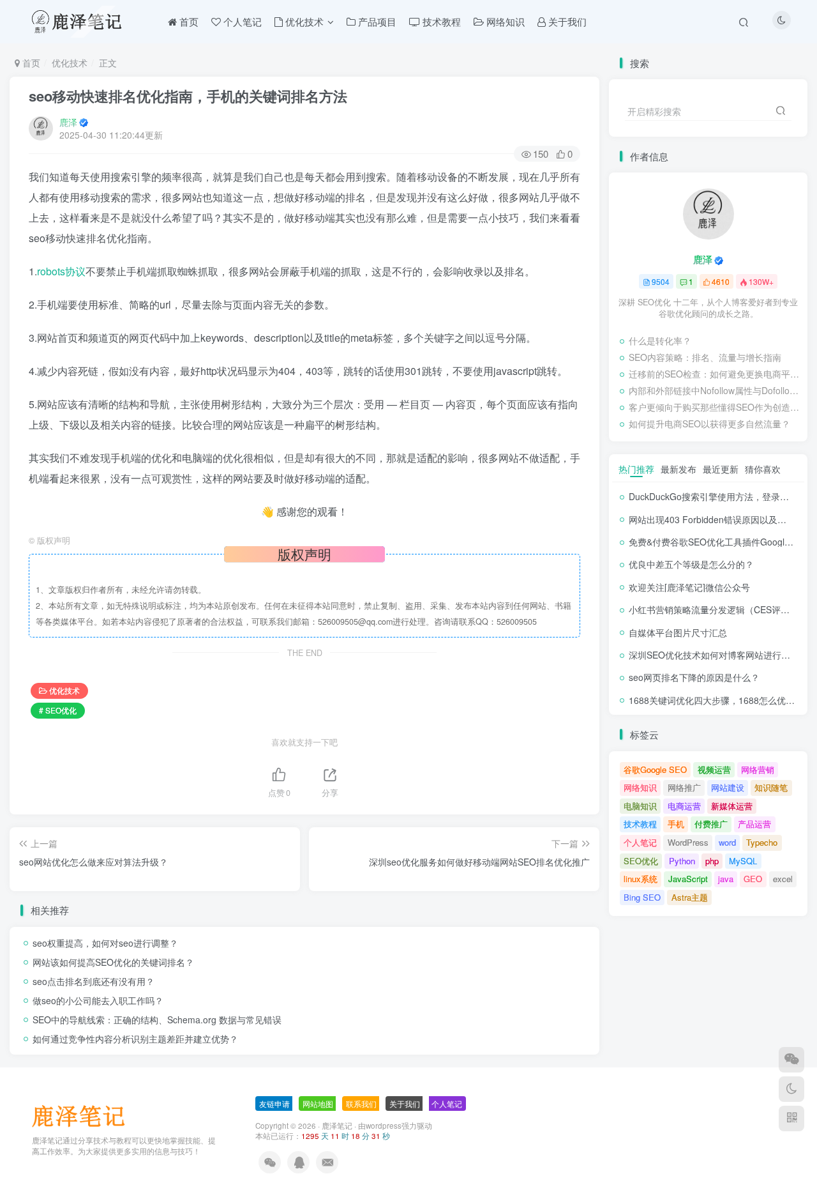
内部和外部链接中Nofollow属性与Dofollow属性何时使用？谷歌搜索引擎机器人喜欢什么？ (715, 390)
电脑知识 (640, 806)
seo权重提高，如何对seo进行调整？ (105, 942)
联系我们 (361, 1103)
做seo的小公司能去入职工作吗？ (98, 1000)
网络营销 (757, 769)
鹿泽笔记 (337, 1125)
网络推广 (684, 787)
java (725, 879)
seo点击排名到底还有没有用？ (93, 981)
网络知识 (640, 787)
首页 (30, 62)
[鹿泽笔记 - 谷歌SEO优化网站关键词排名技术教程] (83, 1115)
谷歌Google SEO (655, 769)
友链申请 (274, 1103)
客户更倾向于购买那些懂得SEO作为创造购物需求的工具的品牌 (715, 407)
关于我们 (404, 1103)
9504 (661, 281)
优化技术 (69, 62)
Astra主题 (689, 897)
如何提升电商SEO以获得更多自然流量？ (709, 423)
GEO (753, 879)
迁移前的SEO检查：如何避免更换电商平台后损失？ (715, 373)
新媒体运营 (732, 806)
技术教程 (640, 824)
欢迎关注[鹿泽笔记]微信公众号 (689, 587)
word (727, 842)
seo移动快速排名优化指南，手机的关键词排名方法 (188, 96)
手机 (676, 824)
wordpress (383, 1125)
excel (783, 879)
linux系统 (640, 879)
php (712, 861)
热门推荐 (636, 468)
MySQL (743, 861)
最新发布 (678, 468)
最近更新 (720, 468)
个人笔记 (640, 842)
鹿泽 (68, 122)
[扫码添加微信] (791, 1060)
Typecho (761, 842)
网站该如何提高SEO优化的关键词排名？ (113, 962)
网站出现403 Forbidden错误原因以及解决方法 (721, 519)
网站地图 (318, 1103)
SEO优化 (641, 861)
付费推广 (711, 824)
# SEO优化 (58, 710)
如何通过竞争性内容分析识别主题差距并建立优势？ (135, 1038)
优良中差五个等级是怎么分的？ (691, 564)
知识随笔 (771, 787)
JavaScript (688, 879)
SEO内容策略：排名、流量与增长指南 (705, 357)
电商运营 (684, 806)
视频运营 (714, 769)
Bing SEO (642, 897)
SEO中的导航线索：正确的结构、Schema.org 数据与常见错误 (157, 1019)
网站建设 (727, 787)
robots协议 (61, 271)
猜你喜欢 (763, 468)
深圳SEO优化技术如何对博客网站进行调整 (714, 654)
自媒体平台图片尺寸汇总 (678, 632)
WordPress (688, 842)
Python (682, 861)
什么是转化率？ (660, 340)
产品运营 (754, 824)
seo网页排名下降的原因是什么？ (694, 677)
